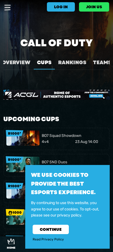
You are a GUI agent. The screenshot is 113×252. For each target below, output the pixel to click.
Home (11, 248)
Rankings (72, 62)
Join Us (94, 7)
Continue (51, 229)
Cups (44, 62)
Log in (61, 7)
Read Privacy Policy (48, 239)
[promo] (56, 95)
